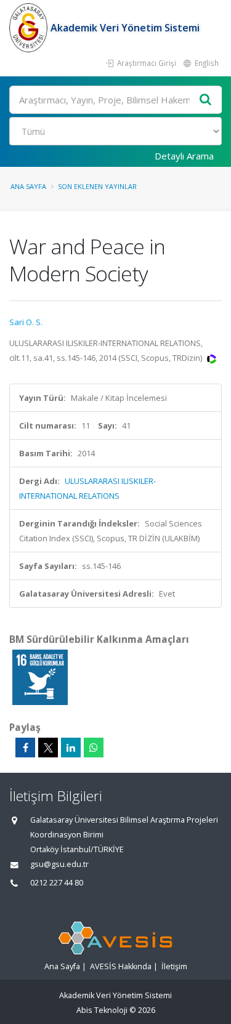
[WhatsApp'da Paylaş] (93, 747)
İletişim (174, 966)
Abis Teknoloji (102, 1010)
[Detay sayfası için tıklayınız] (40, 676)
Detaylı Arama (184, 156)
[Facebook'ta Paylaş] (25, 747)
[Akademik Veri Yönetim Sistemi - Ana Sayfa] (30, 27)
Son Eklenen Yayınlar (97, 186)
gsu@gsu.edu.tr (59, 864)
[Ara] (206, 100)
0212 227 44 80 (56, 882)
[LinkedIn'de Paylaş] (71, 747)
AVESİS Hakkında (121, 966)
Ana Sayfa (28, 186)
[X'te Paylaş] (48, 747)
